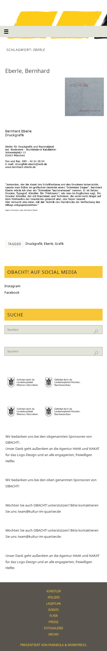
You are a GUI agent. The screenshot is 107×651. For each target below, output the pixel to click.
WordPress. (77, 645)
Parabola (56, 645)
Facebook (11, 292)
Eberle (48, 243)
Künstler (53, 591)
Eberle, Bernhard (27, 70)
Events (53, 610)
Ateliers (54, 597)
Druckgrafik (33, 243)
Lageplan (53, 603)
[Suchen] (96, 331)
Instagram (12, 286)
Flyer (54, 616)
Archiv (53, 634)
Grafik (59, 243)
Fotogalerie (53, 628)
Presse (53, 622)
